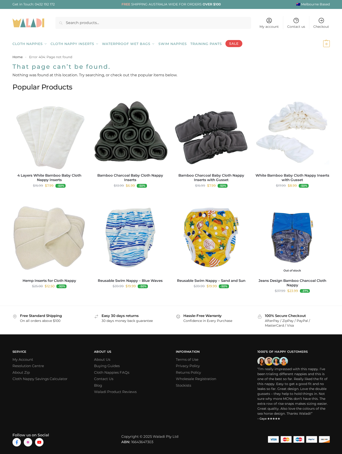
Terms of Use (187, 359)
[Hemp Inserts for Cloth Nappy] (49, 237)
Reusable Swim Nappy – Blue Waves (130, 280)
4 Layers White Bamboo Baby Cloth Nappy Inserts (49, 177)
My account (269, 26)
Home (17, 57)
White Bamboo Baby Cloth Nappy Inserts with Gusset (292, 177)
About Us (102, 359)
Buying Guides (107, 366)
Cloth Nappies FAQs (111, 372)
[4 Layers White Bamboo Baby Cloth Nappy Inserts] (49, 132)
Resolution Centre (28, 366)
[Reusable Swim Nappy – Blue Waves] (130, 237)
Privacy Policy (188, 366)
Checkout (321, 26)
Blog (98, 385)
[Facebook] (16, 442)
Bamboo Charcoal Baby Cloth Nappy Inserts (130, 177)
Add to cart (49, 196)
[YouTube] (39, 442)
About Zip (21, 372)
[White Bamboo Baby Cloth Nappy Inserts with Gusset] (292, 132)
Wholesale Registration (196, 379)
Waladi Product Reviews (115, 391)
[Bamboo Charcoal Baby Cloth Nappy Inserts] (130, 132)
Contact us (296, 26)
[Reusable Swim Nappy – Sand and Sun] (211, 237)
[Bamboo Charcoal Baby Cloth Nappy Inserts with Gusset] (211, 132)
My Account (22, 359)
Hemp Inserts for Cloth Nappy (49, 280)
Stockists (183, 385)
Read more (292, 301)
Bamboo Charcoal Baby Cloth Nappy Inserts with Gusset (211, 177)
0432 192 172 (45, 4)
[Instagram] (28, 442)
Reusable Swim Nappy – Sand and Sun (211, 280)
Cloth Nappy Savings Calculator (39, 379)
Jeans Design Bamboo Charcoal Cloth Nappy (292, 283)
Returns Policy (188, 372)
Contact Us (103, 379)
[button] (320, 44)
